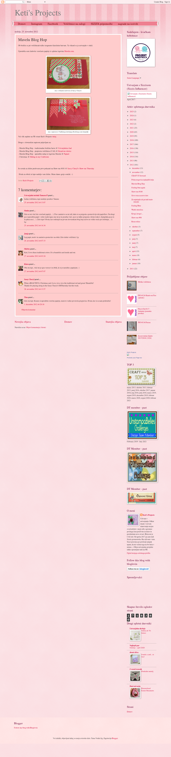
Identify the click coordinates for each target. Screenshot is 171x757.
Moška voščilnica (144, 282)
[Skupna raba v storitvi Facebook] (48, 180)
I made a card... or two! (147, 655)
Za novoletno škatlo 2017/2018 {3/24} (145, 337)
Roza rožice (135, 221)
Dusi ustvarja (135, 686)
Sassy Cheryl (29, 279)
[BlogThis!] (43, 180)
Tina (26, 297)
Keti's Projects (38, 12)
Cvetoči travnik (136, 669)
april (134, 251)
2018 (132, 140)
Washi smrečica (137, 209)
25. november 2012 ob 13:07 (34, 202)
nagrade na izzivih (128, 24)
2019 (132, 136)
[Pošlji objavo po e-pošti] (40, 180)
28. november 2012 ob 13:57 (34, 289)
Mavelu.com (69, 51)
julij (134, 239)
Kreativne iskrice (64, 151)
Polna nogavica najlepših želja (142, 179)
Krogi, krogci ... (137, 213)
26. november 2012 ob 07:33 (34, 240)
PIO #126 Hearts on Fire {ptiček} (147, 296)
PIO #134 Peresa (144, 322)
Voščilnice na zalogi (74, 24)
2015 (132, 152)
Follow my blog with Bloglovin (26, 727)
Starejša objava (114, 321)
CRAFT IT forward (138, 175)
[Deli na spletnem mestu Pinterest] (50, 180)
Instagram (36, 24)
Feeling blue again (138, 187)
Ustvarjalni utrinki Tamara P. (36, 195)
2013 (132, 160)
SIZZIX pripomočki (101, 24)
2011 (132, 268)
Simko (26, 210)
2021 (132, 128)
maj (133, 247)
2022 (132, 123)
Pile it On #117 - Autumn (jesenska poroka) (144, 311)
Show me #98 (136, 217)
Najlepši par (134, 645)
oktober (135, 226)
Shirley (27, 249)
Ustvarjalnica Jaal (65, 148)
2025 (132, 111)
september (136, 230)
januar (134, 263)
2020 (132, 132)
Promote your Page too (134, 358)
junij (134, 243)
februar (135, 259)
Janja (26, 233)
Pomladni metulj (147, 671)
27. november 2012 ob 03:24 (34, 256)
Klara (26, 264)
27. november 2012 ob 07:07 (34, 271)
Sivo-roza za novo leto (139, 195)
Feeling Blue (136, 205)
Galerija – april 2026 (137, 647)
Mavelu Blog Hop (138, 183)
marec (134, 255)
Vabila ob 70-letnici (146, 631)
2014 (132, 156)
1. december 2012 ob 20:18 (34, 304)
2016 (132, 148)
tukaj (54, 136)
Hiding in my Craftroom (39, 157)
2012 (132, 164)
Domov (22, 24)
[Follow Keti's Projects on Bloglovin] (138, 570)
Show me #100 (137, 191)
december (136, 168)
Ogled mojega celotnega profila (138, 553)
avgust (134, 234)
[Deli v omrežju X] (45, 180)
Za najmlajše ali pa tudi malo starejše (142, 200)
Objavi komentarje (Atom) (36, 327)
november (136, 172)
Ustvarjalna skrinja (137, 628)
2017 (132, 144)
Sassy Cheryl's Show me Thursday (80, 168)
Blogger (115, 738)
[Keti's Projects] (128, 355)
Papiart (66, 154)
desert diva (134, 652)
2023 (132, 119)
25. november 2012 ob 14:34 (34, 225)
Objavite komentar (28, 309)
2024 (132, 115)
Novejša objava (23, 321)
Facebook (53, 24)
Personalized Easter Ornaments (147, 689)
